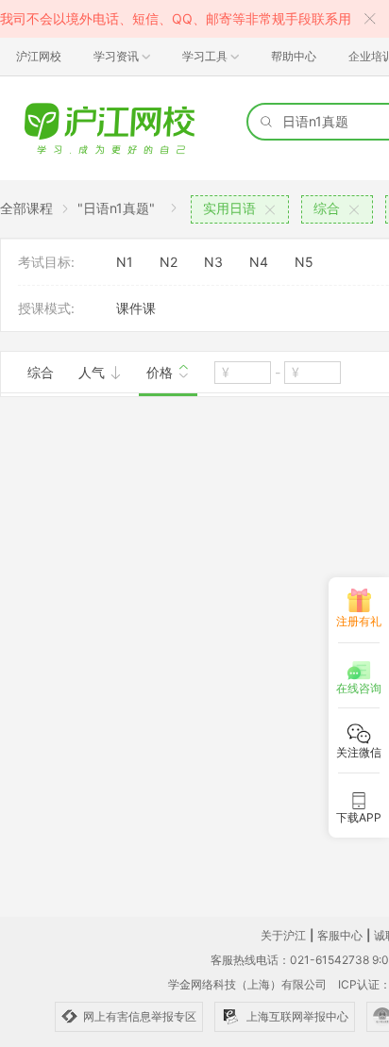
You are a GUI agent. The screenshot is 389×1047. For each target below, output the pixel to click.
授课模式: (46, 308)
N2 (169, 262)
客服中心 (340, 935)
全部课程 (26, 208)
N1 (124, 262)
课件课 (136, 308)
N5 (304, 262)
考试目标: (46, 262)
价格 (161, 372)
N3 (213, 262)
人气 (93, 372)
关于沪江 (283, 935)
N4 (258, 262)
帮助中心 (293, 56)
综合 (40, 372)
